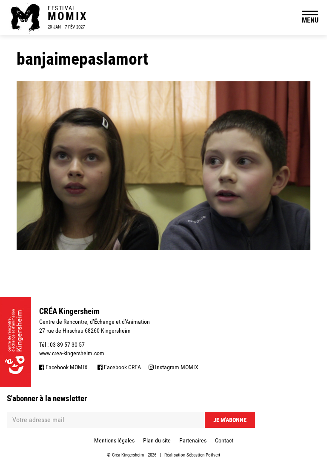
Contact (224, 440)
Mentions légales (114, 440)
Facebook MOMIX (66, 367)
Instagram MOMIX (176, 367)
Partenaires (193, 440)
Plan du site (157, 440)
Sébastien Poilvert (203, 455)
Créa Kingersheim (128, 455)
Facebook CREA (122, 367)
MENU (310, 20)
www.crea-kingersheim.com (71, 353)
